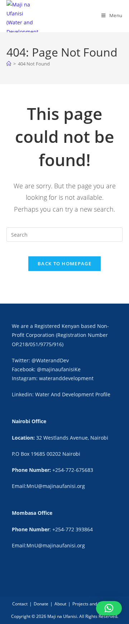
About (60, 604)
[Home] (8, 64)
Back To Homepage (64, 263)
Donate (41, 604)
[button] (109, 608)
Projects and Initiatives (94, 604)
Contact (20, 604)
